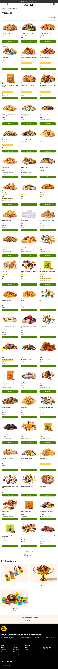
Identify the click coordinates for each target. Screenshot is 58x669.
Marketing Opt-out (5, 663)
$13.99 (41, 436)
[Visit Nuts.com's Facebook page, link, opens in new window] (44, 648)
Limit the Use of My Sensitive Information (9, 665)
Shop (4, 5)
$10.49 (41, 539)
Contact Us (15, 647)
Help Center (16, 649)
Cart (54, 4)
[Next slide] (56, 1)
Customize (10, 69)
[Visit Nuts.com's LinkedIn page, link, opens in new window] (50, 648)
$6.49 (22, 411)
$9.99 (3, 35)
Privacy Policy (12, 663)
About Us (27, 647)
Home (3, 8)
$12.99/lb (41, 170)
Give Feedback (29, 620)
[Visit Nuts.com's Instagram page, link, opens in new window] (47, 648)
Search (50, 5)
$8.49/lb (41, 143)
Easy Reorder (4, 651)
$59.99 (3, 514)
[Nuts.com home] (29, 4)
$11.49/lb (41, 331)
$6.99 (22, 170)
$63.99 (41, 491)
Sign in (7, 5)
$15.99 (3, 385)
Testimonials (28, 654)
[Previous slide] (1, 1)
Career (26, 649)
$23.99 (3, 538)
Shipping (15, 651)
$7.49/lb (41, 304)
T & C (46, 663)
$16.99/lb (4, 436)
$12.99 (3, 90)
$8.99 (22, 90)
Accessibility (16, 654)
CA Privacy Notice (20, 663)
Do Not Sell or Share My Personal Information (34, 663)
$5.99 (3, 170)
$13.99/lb (4, 491)
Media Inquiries (28, 651)
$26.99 (41, 276)
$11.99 (22, 37)
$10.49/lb (23, 491)
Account (3, 647)
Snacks (9, 8)
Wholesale (3, 649)
